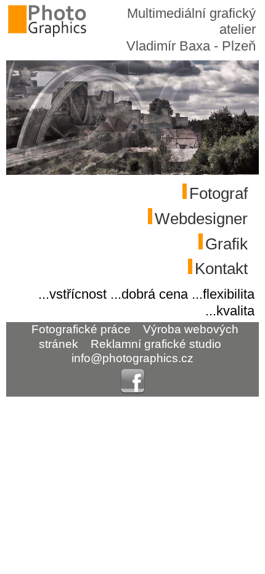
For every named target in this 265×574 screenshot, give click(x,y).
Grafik (226, 244)
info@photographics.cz (132, 358)
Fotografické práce (81, 329)
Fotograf (218, 193)
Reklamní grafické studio (156, 343)
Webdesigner (201, 218)
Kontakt (221, 268)
